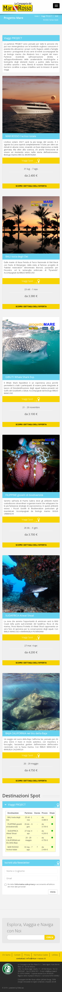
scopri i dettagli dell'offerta (31, 186)
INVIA (53, 891)
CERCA (49, 937)
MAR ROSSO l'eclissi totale (20, 136)
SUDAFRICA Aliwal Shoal (19, 615)
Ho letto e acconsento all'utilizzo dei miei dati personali (31, 885)
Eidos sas (20, 988)
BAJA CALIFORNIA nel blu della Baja (26, 733)
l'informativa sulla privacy (24, 884)
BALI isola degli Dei (16, 256)
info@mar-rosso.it (36, 958)
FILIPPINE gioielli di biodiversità (24, 495)
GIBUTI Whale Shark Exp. (20, 377)
